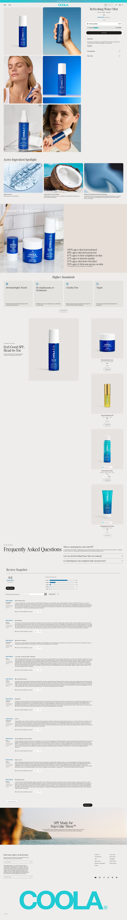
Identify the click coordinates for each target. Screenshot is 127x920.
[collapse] (120, 39)
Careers (96, 865)
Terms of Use (112, 854)
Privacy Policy (112, 856)
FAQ (96, 858)
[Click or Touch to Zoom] (23, 31)
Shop (5, 5)
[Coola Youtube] (95, 877)
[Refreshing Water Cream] (107, 338)
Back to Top (86, 805)
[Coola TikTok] (108, 877)
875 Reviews (107, 17)
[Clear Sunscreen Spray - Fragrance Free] (107, 449)
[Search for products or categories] (105, 5)
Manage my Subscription (100, 863)
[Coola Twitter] (112, 877)
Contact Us (97, 854)
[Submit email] (30, 862)
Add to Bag (104, 32)
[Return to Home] (63, 5)
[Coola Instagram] (100, 877)
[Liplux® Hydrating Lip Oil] (107, 394)
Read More (89, 45)
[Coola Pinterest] (116, 877)
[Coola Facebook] (104, 877)
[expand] (120, 51)
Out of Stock (107, 535)
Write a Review (10, 588)
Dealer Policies (113, 861)
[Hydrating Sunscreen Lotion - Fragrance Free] (107, 504)
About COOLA (63, 310)
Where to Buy (97, 861)
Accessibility (112, 858)
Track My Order (98, 856)
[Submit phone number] (30, 877)
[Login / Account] (116, 5)
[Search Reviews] (45, 594)
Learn (9, 5)
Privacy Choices (113, 863)
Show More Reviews (12, 801)
